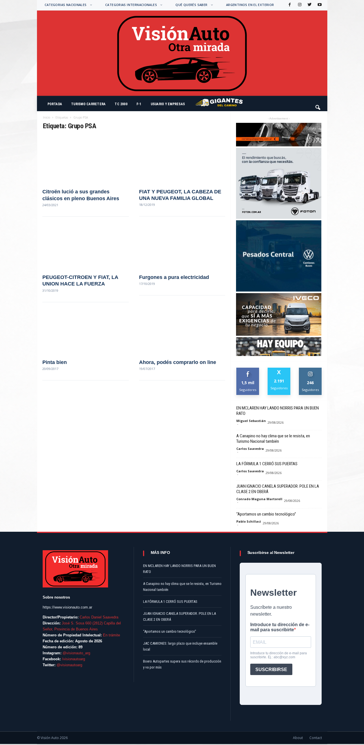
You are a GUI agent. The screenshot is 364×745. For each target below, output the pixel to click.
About (298, 737)
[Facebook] (289, 5)
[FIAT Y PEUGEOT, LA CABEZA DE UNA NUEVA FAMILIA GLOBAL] (182, 159)
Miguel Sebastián (251, 420)
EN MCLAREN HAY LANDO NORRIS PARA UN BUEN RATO (277, 410)
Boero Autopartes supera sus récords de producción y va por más (182, 664)
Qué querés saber (191, 5)
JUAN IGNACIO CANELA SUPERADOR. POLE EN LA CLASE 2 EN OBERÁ (277, 489)
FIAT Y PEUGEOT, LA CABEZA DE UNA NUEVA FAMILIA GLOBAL (180, 195)
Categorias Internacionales (131, 5)
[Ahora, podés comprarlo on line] (182, 330)
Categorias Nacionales (66, 5)
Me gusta (248, 370)
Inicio (46, 117)
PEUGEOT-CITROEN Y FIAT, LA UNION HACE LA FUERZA (80, 280)
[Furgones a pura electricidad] (182, 245)
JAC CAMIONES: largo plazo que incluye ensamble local (180, 646)
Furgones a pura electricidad (174, 277)
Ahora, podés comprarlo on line (177, 362)
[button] (318, 105)
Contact (315, 737)
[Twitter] (309, 5)
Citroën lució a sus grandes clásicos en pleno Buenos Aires (80, 195)
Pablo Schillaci (248, 521)
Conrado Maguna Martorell (259, 498)
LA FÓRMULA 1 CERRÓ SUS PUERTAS (266, 463)
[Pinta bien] (85, 330)
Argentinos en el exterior (250, 5)
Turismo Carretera (88, 104)
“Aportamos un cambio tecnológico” (266, 514)
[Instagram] (299, 5)
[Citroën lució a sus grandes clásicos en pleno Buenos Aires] (85, 159)
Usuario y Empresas (168, 104)
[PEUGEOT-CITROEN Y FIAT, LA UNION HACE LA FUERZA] (85, 245)
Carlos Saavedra (250, 448)
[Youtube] (319, 5)
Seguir (310, 370)
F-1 (139, 104)
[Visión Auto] (182, 53)
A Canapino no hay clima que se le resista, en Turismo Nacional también (273, 438)
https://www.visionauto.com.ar (67, 607)
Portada (54, 104)
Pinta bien (54, 362)
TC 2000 (121, 104)
